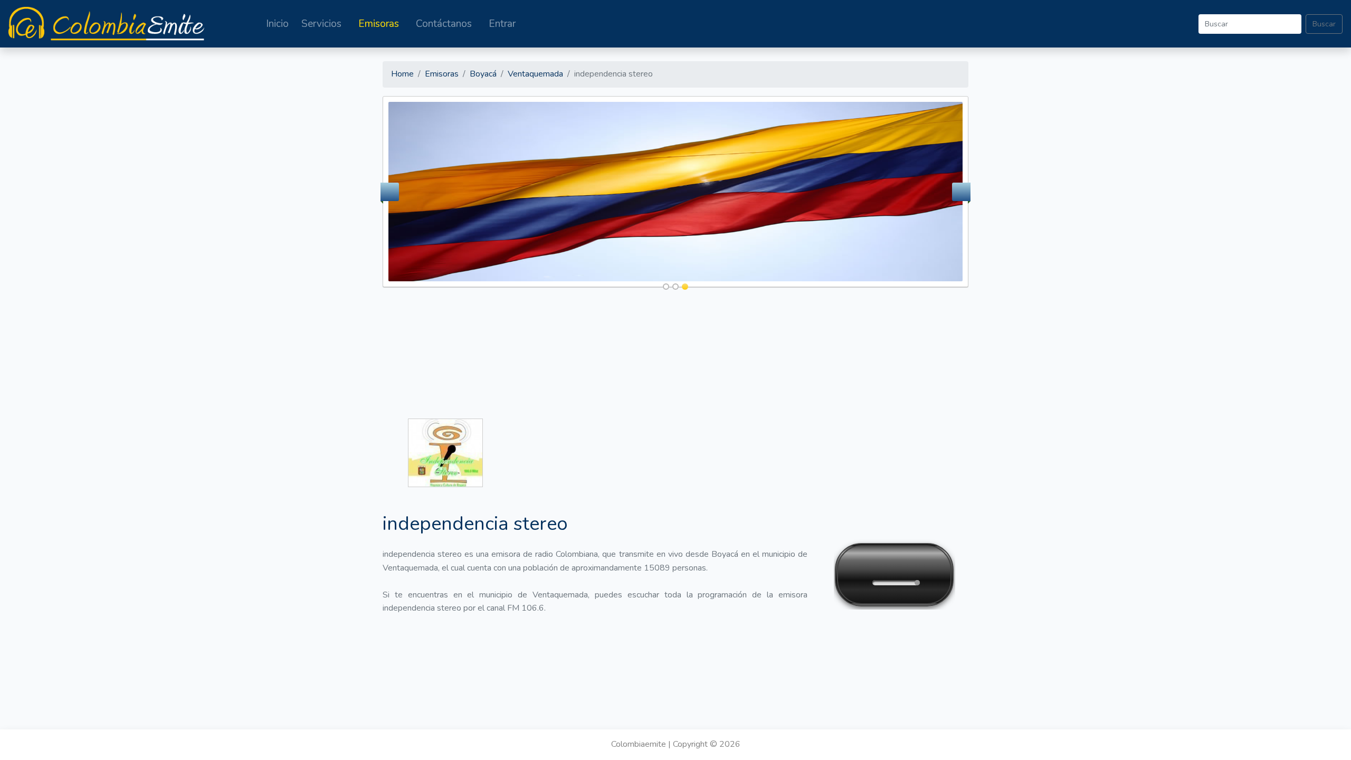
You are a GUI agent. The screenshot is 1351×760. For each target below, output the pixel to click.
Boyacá (483, 74)
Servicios (321, 24)
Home (402, 74)
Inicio (277, 24)
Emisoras (378, 24)
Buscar (1324, 23)
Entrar (502, 24)
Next (961, 192)
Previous (389, 192)
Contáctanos (444, 24)
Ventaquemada (535, 74)
